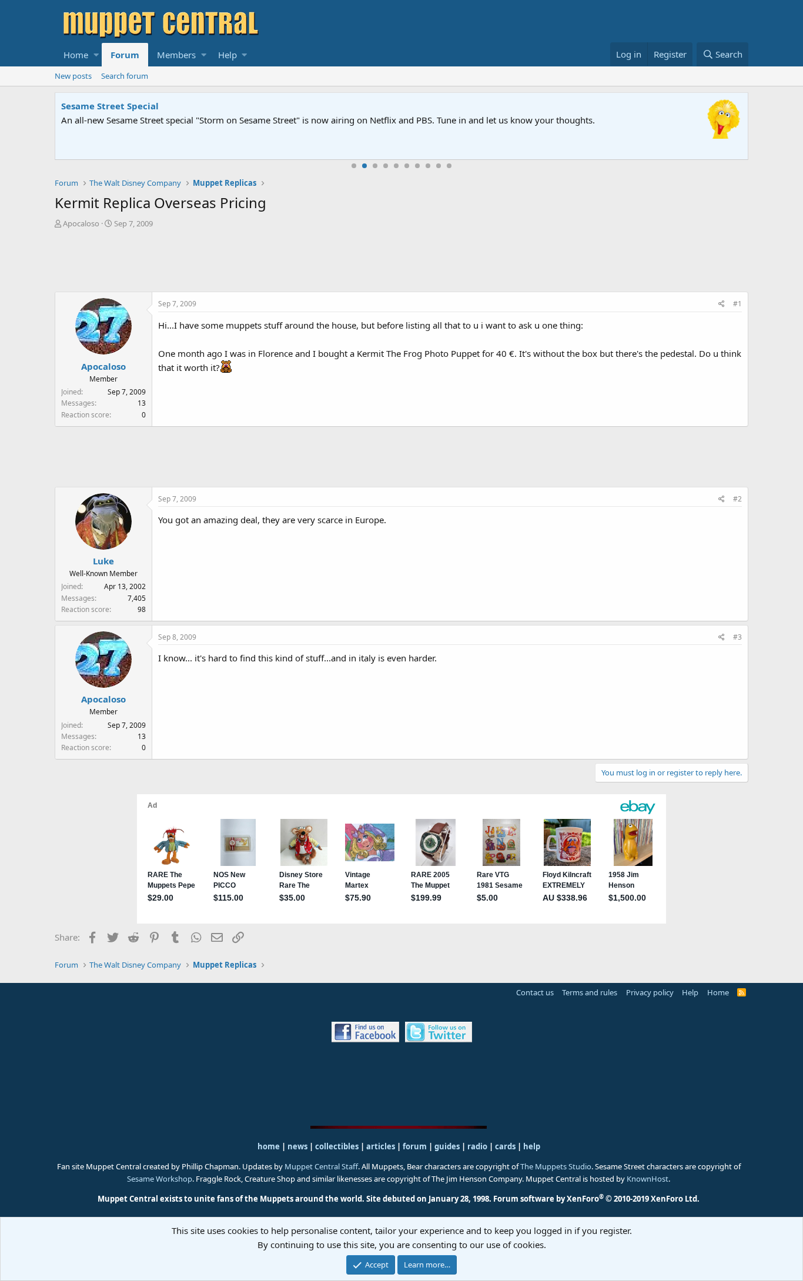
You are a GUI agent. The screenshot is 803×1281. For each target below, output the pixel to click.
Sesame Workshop (159, 1178)
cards (505, 1146)
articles (381, 1146)
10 (449, 165)
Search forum (124, 76)
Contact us (535, 992)
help (531, 1146)
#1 (737, 304)
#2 (737, 499)
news (297, 1146)
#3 (737, 637)
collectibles (337, 1146)
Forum (125, 55)
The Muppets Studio (555, 1166)
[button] (96, 54)
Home (75, 55)
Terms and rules (589, 992)
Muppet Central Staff (321, 1166)
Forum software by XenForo (596, 1198)
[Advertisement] (401, 261)
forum (415, 1146)
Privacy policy (650, 992)
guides (447, 1146)
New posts (73, 76)
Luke (103, 561)
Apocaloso (81, 223)
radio (477, 1146)
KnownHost (647, 1178)
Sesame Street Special (110, 106)
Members (176, 55)
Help (227, 55)
